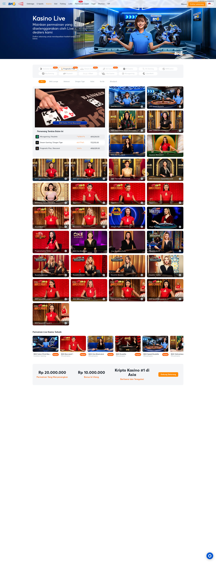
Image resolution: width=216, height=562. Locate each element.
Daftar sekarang (197, 4)
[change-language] (210, 4)
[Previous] (32, 344)
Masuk (184, 4)
